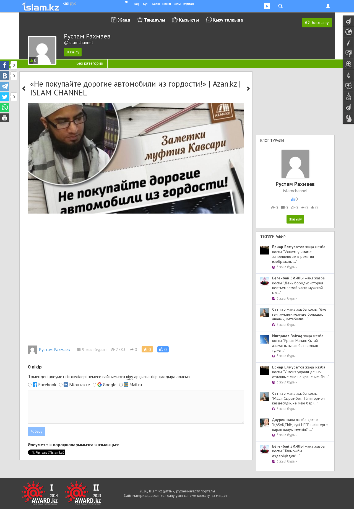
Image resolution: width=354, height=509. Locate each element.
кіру (129, 376)
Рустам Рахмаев (54, 349)
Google (109, 384)
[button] (163, 349)
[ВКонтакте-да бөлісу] (4, 75)
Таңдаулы (154, 20)
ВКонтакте (79, 384)
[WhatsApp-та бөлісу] (4, 107)
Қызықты (189, 20)
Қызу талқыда (228, 20)
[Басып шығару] (4, 117)
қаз (66, 3)
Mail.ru (135, 384)
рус (73, 3)
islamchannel (295, 190)
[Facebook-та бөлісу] (4, 65)
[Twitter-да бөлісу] (4, 96)
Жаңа (124, 20)
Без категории (89, 63)
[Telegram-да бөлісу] (4, 86)
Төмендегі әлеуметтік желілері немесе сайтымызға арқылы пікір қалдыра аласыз (109, 376)
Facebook (47, 384)
